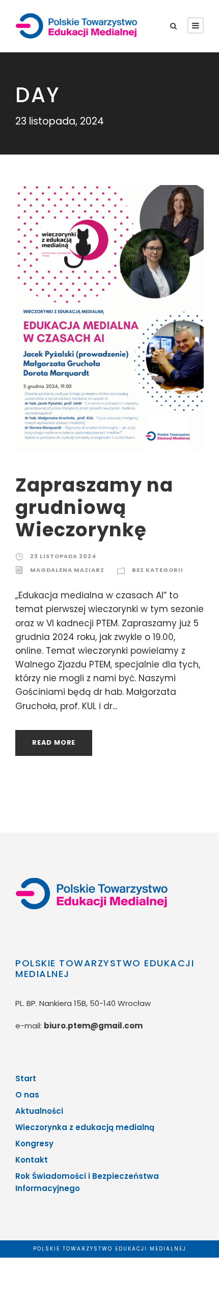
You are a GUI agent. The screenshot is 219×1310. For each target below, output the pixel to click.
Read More (53, 742)
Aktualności (39, 1111)
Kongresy (34, 1143)
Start (25, 1078)
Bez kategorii (157, 570)
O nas (27, 1094)
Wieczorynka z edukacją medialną (84, 1127)
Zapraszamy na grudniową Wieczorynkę (94, 507)
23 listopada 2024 (63, 556)
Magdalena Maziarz (67, 570)
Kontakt (31, 1159)
